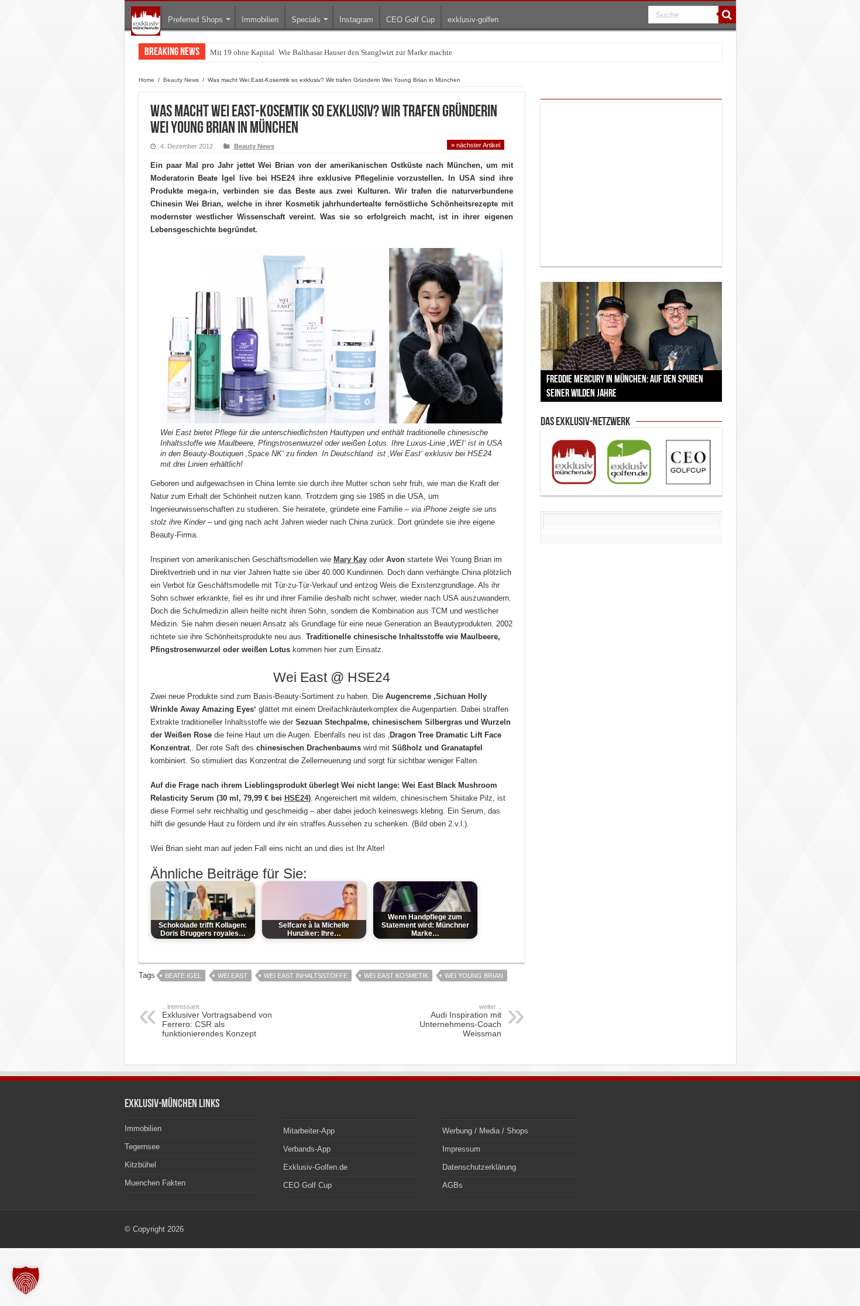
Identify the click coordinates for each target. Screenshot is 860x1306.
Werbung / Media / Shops (485, 1130)
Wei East (232, 975)
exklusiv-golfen (473, 19)
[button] (25, 1280)
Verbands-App (307, 1149)
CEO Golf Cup (410, 19)
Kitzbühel (140, 1164)
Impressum (461, 1149)
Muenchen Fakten (155, 1182)
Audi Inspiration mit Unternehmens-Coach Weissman (460, 1020)
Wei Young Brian (474, 975)
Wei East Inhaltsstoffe (306, 975)
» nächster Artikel (475, 145)
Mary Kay (350, 559)
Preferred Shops (195, 19)
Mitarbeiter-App (309, 1130)
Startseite (145, 21)
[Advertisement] (631, 184)
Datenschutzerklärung (479, 1167)
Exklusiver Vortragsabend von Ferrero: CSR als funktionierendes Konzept (217, 1020)
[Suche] (727, 14)
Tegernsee (142, 1146)
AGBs (452, 1185)
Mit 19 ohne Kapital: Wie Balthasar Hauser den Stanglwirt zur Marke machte (331, 52)
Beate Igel (183, 975)
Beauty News (181, 80)
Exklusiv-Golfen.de (315, 1167)
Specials (306, 19)
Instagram (356, 19)
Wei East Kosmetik (396, 975)
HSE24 (296, 798)
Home (146, 80)
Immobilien (260, 19)
